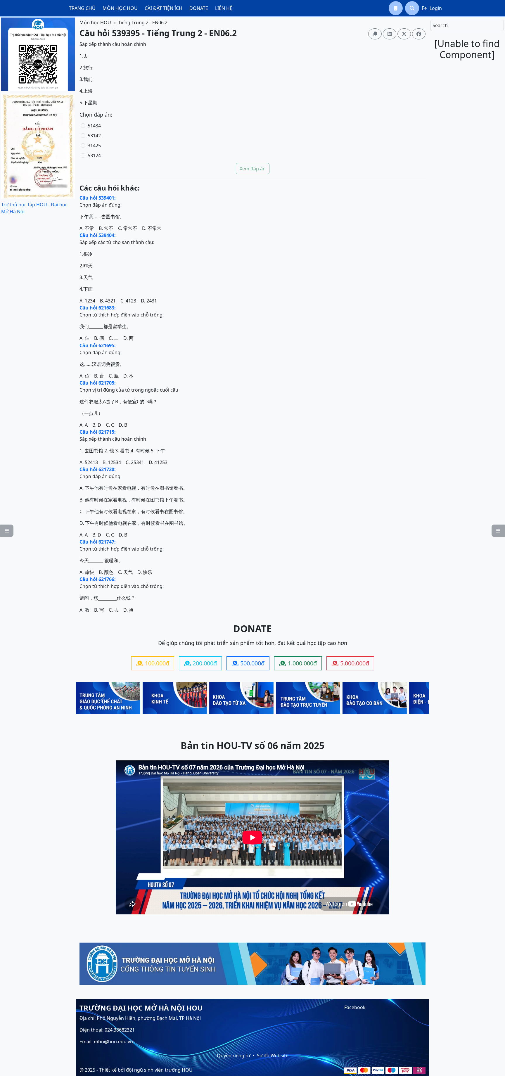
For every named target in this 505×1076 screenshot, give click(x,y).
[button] (396, 8)
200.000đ (200, 663)
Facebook (355, 1007)
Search (440, 25)
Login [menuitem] (432, 8)
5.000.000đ (350, 663)
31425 (94, 145)
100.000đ (152, 663)
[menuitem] (82, 8)
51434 (94, 125)
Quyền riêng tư (233, 1055)
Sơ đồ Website (272, 1055)
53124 (94, 155)
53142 (94, 135)
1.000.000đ (298, 663)
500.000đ (248, 663)
